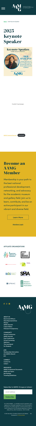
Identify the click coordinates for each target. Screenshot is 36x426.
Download (21, 135)
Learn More (18, 217)
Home (5, 21)
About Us (7, 317)
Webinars (6, 342)
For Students (7, 346)
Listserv (6, 364)
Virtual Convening (9, 340)
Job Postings (7, 373)
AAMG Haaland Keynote (10, 135)
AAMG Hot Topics (9, 371)
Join (5, 350)
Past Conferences (9, 338)
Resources (7, 367)
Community (8, 332)
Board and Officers (9, 319)
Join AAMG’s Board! (9, 354)
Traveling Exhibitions (10, 375)
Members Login (18, 224)
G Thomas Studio (21, 415)
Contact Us (7, 362)
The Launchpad (8, 344)
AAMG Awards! (8, 325)
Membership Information (11, 352)
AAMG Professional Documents (13, 369)
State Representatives (10, 321)
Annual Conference (9, 334)
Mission (6, 323)
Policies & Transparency (11, 328)
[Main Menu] (3, 8)
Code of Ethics (8, 326)
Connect (7, 360)
